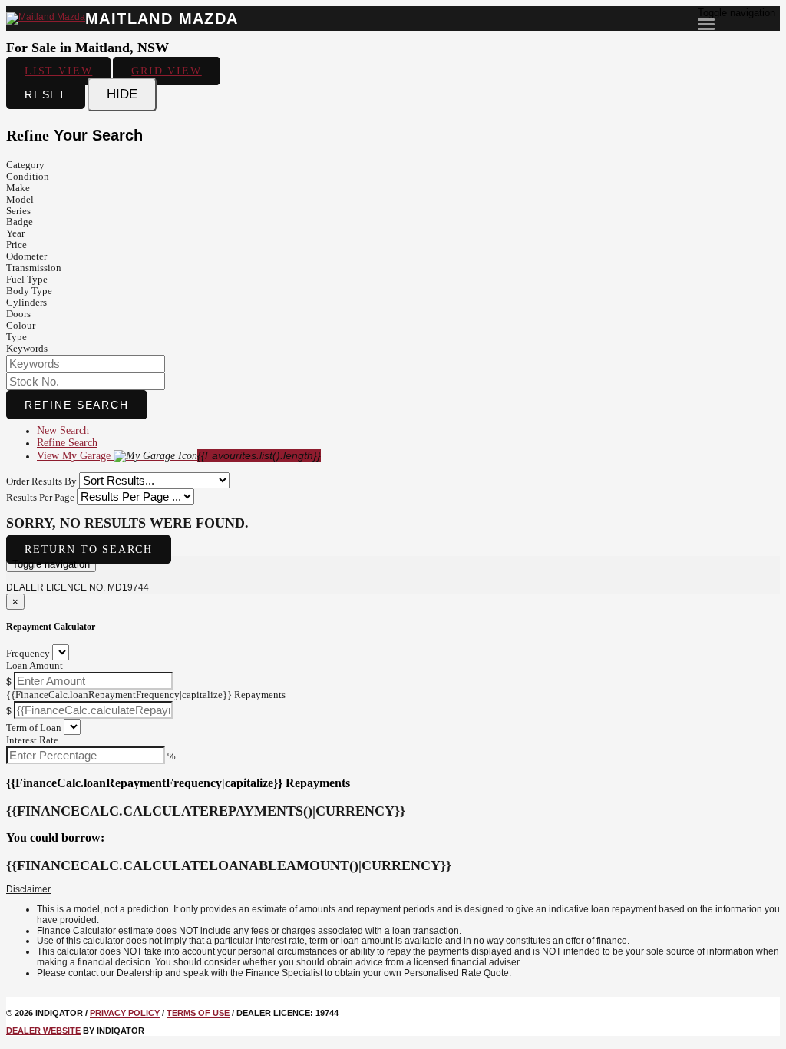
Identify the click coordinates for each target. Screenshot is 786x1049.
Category (25, 164)
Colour (20, 325)
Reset (46, 94)
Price (16, 244)
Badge (19, 221)
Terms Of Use (198, 1013)
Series (18, 211)
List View (58, 71)
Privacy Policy (125, 1013)
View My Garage (179, 455)
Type (16, 336)
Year (15, 233)
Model (20, 199)
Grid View (166, 71)
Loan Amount (34, 665)
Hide (122, 94)
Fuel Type (27, 279)
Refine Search (77, 405)
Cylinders (26, 302)
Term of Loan (33, 727)
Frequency (28, 653)
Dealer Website (43, 1030)
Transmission (33, 267)
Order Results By (41, 481)
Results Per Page (40, 497)
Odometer (26, 256)
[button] (393, 890)
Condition (27, 176)
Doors (18, 313)
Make (18, 188)
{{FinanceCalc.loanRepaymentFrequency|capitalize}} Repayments (146, 694)
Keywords (27, 348)
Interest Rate (32, 740)
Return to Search (89, 549)
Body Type (29, 290)
